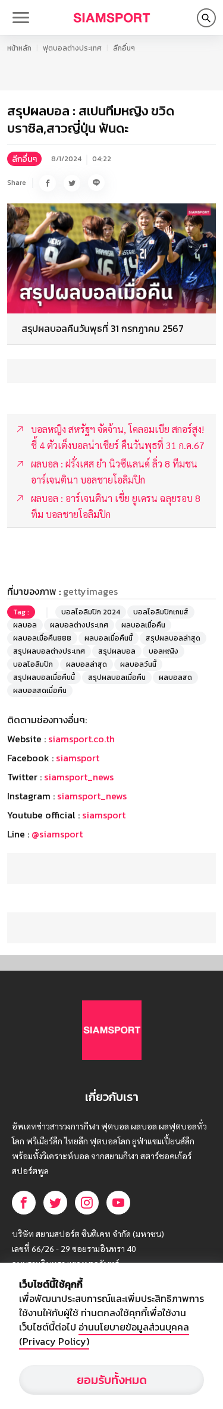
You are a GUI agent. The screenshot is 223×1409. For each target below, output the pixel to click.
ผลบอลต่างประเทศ (79, 625)
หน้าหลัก (19, 48)
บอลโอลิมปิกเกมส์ (161, 612)
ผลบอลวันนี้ (138, 664)
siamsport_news (79, 777)
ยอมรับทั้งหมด (112, 1380)
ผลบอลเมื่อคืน (143, 625)
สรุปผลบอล (117, 651)
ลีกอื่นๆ (124, 48)
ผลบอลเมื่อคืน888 (42, 638)
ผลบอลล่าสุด (86, 664)
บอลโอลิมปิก (33, 664)
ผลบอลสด (175, 677)
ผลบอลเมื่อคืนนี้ (108, 638)
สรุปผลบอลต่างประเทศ (49, 651)
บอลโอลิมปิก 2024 (90, 612)
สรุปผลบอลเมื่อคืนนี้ (44, 677)
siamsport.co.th (81, 739)
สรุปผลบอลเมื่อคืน (117, 677)
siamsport (77, 758)
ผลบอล (25, 625)
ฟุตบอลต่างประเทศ (72, 48)
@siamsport (57, 834)
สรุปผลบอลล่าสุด (173, 638)
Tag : (21, 612)
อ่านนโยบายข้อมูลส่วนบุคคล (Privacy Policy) (104, 1334)
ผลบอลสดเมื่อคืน (40, 690)
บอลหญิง (163, 651)
